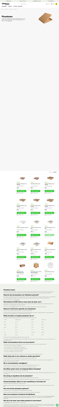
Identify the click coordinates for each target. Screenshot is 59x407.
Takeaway (10, 9)
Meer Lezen (10, 20)
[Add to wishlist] (27, 191)
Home (2, 9)
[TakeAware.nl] (5, 4)
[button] (55, 172)
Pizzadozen (15, 9)
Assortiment (6, 9)
